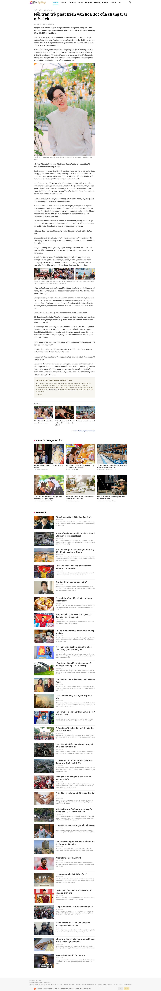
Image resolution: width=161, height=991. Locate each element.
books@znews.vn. (54, 389)
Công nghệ (88, 2)
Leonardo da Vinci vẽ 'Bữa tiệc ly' (71, 874)
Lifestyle (105, 2)
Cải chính (113, 2)
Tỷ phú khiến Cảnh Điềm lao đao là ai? (74, 517)
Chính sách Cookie (81, 988)
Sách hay (63, 2)
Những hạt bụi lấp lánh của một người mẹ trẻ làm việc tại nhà (64, 423)
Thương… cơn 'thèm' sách (85, 421)
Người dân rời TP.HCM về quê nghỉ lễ (75, 907)
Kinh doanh (72, 2)
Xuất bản (55, 2)
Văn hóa (80, 2)
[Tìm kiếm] (130, 2)
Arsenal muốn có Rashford (68, 858)
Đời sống (97, 2)
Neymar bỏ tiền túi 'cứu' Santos (70, 955)
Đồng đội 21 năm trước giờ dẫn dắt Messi (75, 825)
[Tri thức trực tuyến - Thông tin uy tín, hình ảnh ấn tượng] (37, 2)
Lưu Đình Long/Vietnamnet (84, 431)
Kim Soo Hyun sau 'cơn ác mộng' (71, 582)
